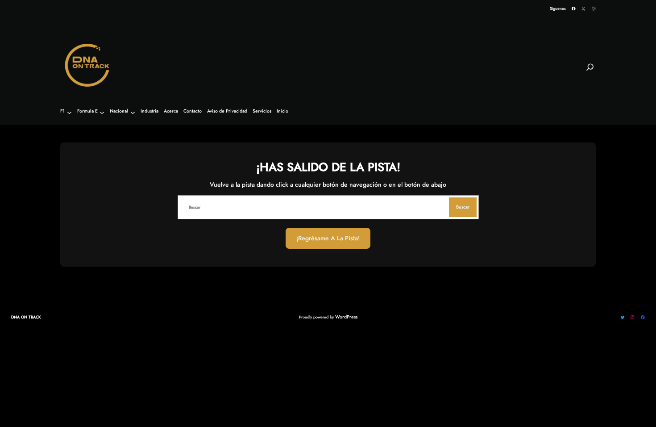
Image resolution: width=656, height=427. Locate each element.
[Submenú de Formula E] (102, 112)
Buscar (462, 207)
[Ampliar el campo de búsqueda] (590, 71)
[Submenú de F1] (69, 112)
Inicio (282, 111)
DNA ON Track (26, 317)
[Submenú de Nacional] (132, 112)
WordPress (346, 317)
